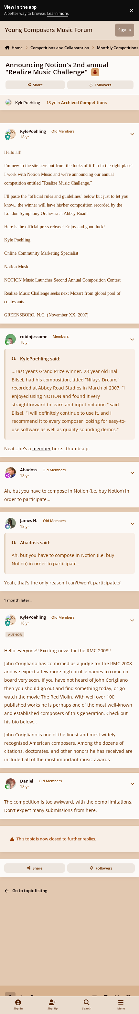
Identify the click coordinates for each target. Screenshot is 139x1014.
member (41, 448)
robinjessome (33, 336)
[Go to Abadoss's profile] (10, 472)
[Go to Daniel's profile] (10, 783)
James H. (28, 520)
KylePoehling (27, 102)
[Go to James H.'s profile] (10, 523)
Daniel (26, 781)
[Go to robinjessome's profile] (10, 339)
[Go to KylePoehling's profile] (8, 102)
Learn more (11, 10)
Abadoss (28, 470)
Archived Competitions (84, 102)
